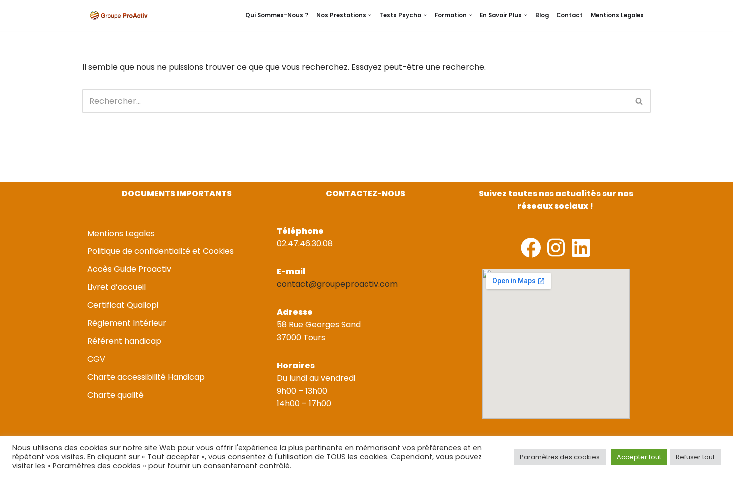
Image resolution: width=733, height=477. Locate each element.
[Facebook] (531, 248)
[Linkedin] (580, 248)
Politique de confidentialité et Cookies (160, 251)
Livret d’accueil (116, 287)
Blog (542, 15)
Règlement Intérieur (126, 323)
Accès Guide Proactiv (129, 269)
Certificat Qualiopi (122, 305)
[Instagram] (556, 248)
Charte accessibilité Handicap (146, 377)
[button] (369, 15)
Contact (569, 15)
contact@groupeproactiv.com (337, 284)
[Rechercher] (639, 101)
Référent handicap (124, 341)
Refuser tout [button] (695, 457)
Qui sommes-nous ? (276, 15)
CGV (96, 359)
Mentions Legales (617, 15)
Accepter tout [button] (639, 457)
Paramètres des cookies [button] (560, 457)
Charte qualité (115, 395)
